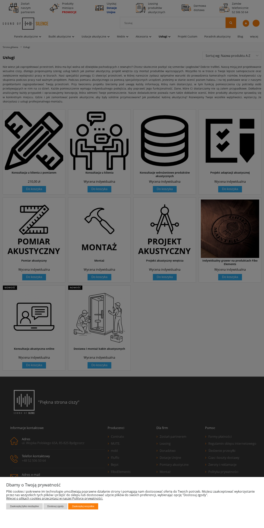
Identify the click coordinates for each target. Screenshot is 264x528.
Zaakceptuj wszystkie (83, 506)
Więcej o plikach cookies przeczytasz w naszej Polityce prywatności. (54, 498)
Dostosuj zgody (55, 506)
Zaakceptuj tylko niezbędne (24, 506)
